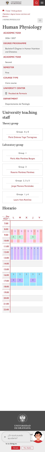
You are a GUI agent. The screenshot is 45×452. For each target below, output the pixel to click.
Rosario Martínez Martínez (22, 172)
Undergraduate (16, 11)
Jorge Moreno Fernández (23, 186)
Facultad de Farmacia (18, 93)
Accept (15, 448)
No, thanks (27, 448)
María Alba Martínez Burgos (22, 158)
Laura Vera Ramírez (22, 200)
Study (8, 11)
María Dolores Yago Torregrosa (22, 137)
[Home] (13, 3)
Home (3, 11)
